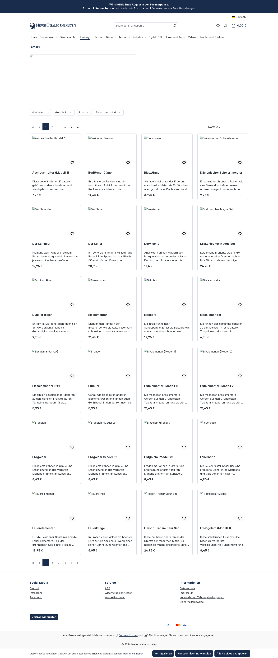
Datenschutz (187, 588)
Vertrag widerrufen (44, 617)
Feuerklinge (96, 528)
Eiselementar (97, 314)
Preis (82, 112)
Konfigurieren (163, 653)
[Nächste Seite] (71, 126)
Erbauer (93, 386)
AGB (107, 588)
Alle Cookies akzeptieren (232, 653)
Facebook (36, 597)
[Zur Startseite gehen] (54, 25)
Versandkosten (128, 635)
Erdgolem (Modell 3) (158, 457)
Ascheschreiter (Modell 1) (50, 172)
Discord (34, 588)
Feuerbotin (207, 457)
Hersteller (38, 112)
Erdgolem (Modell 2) (102, 457)
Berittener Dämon (100, 172)
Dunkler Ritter (42, 314)
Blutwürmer (152, 172)
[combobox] (142, 25)
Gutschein (61, 112)
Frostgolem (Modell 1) (215, 528)
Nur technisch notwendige (194, 653)
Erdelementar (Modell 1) (161, 386)
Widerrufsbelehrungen (118, 592)
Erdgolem (39, 457)
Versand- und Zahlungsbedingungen (202, 597)
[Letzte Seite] (78, 126)
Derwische (151, 243)
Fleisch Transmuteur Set (161, 528)
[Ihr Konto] (226, 25)
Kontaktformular (115, 597)
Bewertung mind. (106, 112)
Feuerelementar (43, 528)
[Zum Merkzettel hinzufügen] (72, 162)
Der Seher (95, 243)
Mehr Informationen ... (134, 653)
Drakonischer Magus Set (217, 243)
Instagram (36, 592)
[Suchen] (174, 25)
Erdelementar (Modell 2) (217, 386)
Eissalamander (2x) (46, 386)
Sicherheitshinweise (192, 601)
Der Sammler (41, 243)
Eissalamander (210, 314)
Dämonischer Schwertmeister (221, 172)
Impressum (186, 592)
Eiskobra (150, 314)
